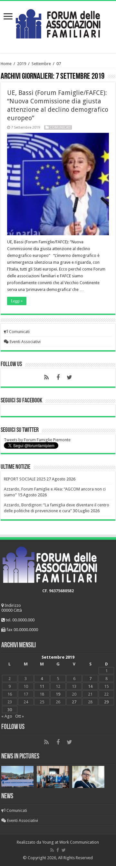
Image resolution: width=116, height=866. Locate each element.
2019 (21, 63)
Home (6, 63)
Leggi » (17, 301)
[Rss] (46, 377)
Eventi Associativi (25, 341)
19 (58, 694)
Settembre (41, 63)
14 (90, 686)
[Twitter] (69, 377)
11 (42, 686)
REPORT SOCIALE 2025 (24, 479)
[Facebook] (58, 377)
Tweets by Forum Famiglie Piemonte (37, 439)
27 (74, 701)
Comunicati (60, 127)
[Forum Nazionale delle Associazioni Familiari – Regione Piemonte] (58, 22)
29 (106, 701)
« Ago (6, 716)
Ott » (19, 716)
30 (9, 709)
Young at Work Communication (70, 842)
